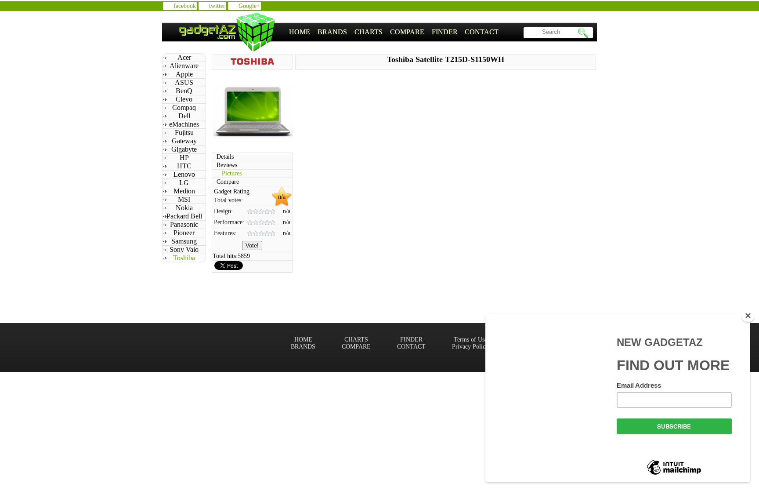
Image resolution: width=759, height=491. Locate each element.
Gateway (184, 141)
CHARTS (368, 32)
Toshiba (184, 258)
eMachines (184, 124)
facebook (184, 6)
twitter (217, 6)
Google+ (249, 6)
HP (184, 157)
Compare (228, 181)
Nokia (184, 207)
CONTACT (482, 32)
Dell (184, 116)
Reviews (227, 165)
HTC (184, 166)
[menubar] (394, 32)
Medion (184, 191)
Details (225, 156)
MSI (184, 199)
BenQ (184, 91)
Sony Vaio (184, 249)
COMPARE (407, 32)
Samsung (184, 241)
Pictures (232, 173)
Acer (184, 57)
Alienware (184, 65)
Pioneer (184, 232)
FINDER (445, 32)
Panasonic (184, 224)
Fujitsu (184, 132)
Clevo (184, 99)
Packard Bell (184, 216)
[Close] (748, 315)
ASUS (184, 82)
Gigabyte (184, 149)
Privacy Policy (470, 346)
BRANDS (332, 32)
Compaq (184, 107)
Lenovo (184, 174)
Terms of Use (470, 339)
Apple (184, 74)
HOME (299, 32)
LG (184, 182)
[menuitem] (300, 32)
